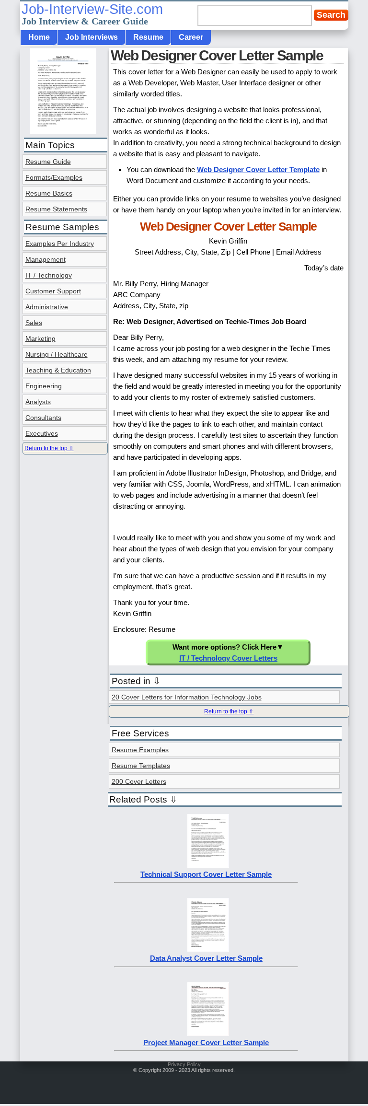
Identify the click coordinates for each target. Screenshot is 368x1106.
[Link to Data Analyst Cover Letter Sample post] (208, 949)
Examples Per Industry (59, 243)
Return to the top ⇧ (228, 711)
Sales (33, 322)
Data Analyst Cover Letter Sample (206, 958)
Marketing (40, 338)
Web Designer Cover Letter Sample (216, 55)
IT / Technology (48, 275)
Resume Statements (56, 209)
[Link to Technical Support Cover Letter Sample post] (208, 865)
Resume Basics (48, 193)
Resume (148, 37)
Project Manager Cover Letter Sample (206, 1042)
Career (191, 37)
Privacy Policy (184, 1064)
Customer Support (53, 291)
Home (39, 37)
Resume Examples (140, 750)
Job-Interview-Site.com (92, 13)
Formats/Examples (53, 177)
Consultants (43, 417)
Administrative (46, 307)
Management (45, 259)
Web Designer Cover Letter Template (258, 169)
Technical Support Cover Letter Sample (206, 874)
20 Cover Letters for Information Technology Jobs (187, 697)
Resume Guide (48, 161)
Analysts (38, 402)
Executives (41, 433)
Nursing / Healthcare (56, 354)
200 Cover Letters (139, 781)
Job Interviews (91, 37)
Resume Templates (141, 765)
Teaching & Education (58, 370)
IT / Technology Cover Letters (228, 658)
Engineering (43, 386)
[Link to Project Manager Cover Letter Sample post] (208, 1033)
